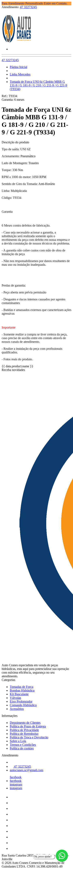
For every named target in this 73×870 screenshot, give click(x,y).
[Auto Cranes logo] (17, 42)
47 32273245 (28, 7)
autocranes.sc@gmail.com (26, 770)
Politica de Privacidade (24, 730)
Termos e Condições (23, 744)
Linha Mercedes (20, 74)
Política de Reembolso (24, 733)
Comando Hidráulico (23, 705)
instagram (16, 784)
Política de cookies (22, 748)
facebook (15, 777)
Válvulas (15, 698)
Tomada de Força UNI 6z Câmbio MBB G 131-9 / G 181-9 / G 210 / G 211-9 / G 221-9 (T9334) (38, 85)
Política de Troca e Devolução (29, 737)
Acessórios (17, 709)
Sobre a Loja (18, 741)
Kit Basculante (19, 694)
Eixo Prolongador (21, 701)
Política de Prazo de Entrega (28, 726)
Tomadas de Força (21, 686)
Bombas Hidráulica (22, 690)
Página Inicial (18, 67)
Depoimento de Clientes (25, 722)
